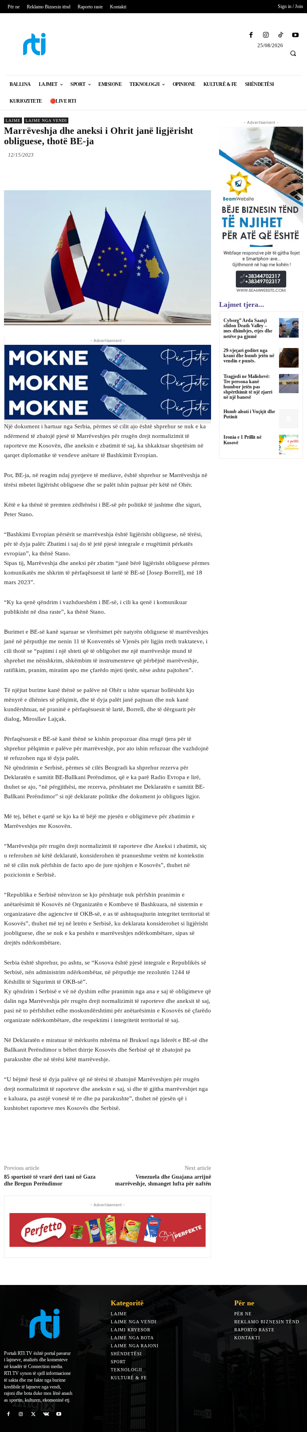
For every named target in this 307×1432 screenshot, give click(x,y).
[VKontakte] (46, 1414)
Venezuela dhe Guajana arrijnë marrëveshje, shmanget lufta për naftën (163, 1180)
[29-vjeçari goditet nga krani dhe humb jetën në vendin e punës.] (289, 358)
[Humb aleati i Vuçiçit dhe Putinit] (289, 419)
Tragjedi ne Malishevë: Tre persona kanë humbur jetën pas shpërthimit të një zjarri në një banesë (247, 387)
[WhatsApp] (114, 173)
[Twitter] (78, 173)
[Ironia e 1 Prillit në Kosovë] (289, 444)
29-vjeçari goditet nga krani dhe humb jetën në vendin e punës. (248, 356)
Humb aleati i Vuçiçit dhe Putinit (249, 414)
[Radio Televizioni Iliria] (38, 44)
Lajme (13, 120)
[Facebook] (250, 35)
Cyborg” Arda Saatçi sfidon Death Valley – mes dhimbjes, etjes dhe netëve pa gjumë (247, 328)
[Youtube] (295, 35)
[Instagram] (265, 35)
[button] (293, 53)
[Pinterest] (96, 173)
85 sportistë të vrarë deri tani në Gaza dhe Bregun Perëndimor (50, 1180)
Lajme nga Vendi (46, 120)
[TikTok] (280, 35)
